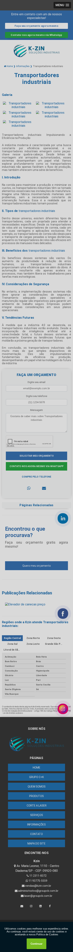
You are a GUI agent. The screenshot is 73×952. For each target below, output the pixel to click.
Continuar (36, 943)
